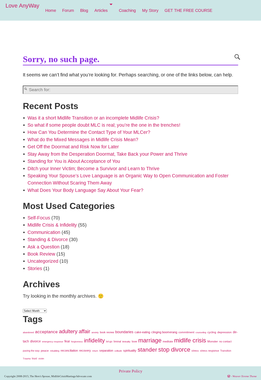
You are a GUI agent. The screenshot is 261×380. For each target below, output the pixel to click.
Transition (225, 350)
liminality (126, 341)
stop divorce (174, 349)
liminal (117, 341)
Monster (212, 341)
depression (224, 332)
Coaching (127, 10)
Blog (84, 10)
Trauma (27, 358)
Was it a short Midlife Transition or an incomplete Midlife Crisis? (93, 118)
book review (107, 332)
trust (34, 358)
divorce (35, 341)
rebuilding (54, 351)
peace (45, 350)
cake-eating (142, 332)
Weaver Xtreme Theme (244, 376)
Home (50, 10)
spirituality (129, 350)
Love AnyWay (22, 6)
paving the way (31, 350)
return (95, 351)
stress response (209, 350)
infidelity (94, 340)
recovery (85, 350)
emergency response (52, 341)
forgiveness (77, 341)
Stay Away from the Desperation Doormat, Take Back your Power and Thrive (107, 154)
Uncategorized (43, 261)
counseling (201, 332)
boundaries (124, 332)
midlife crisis (190, 340)
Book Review (41, 254)
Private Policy (130, 371)
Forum (68, 10)
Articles (101, 10)
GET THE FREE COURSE (188, 10)
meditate (168, 341)
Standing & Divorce (48, 239)
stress (195, 350)
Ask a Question (44, 246)
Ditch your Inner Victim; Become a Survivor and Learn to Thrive (93, 168)
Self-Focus (39, 217)
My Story (150, 10)
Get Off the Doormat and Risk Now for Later (73, 146)
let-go (109, 341)
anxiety (95, 332)
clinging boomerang (164, 332)
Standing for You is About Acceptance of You (74, 161)
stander (147, 349)
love (134, 341)
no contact (225, 341)
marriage (149, 340)
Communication (44, 232)
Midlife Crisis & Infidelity (52, 225)
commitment (186, 332)
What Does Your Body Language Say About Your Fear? (85, 190)
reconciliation (69, 350)
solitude (118, 351)
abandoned (28, 332)
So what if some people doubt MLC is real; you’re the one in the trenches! (104, 125)
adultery (68, 331)
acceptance (46, 331)
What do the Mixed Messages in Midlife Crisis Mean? (83, 139)
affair (84, 331)
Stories (35, 268)
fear (67, 341)
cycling (211, 332)
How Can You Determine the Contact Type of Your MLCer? (89, 132)
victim (41, 358)
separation (106, 350)
